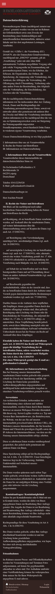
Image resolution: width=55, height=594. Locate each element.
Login (46, 584)
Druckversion (15, 584)
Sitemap (25, 584)
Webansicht (44, 587)
